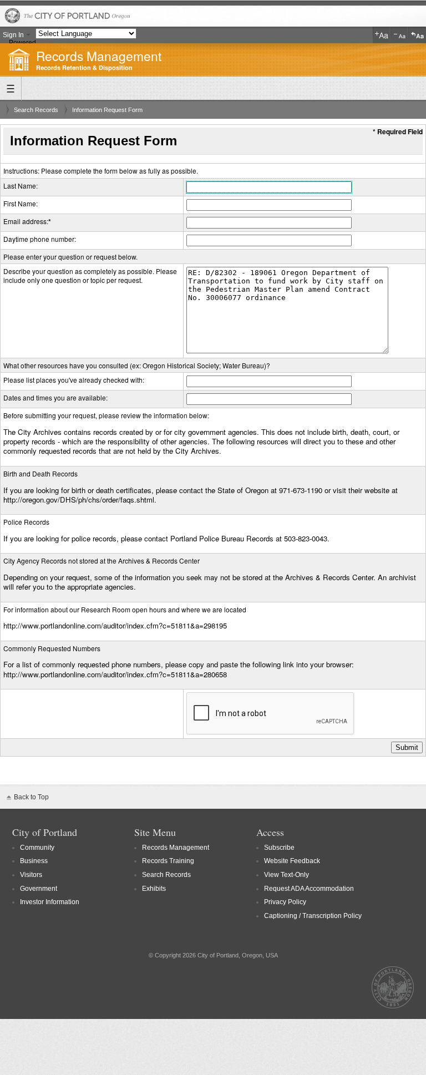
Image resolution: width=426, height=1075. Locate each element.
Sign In (13, 35)
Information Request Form (107, 110)
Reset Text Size (417, 35)
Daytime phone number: (39, 239)
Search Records (36, 110)
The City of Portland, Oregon (213, 16)
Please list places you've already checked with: (73, 379)
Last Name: (20, 185)
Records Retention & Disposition (84, 68)
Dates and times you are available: (55, 397)
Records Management (98, 55)
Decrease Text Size (399, 35)
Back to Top (31, 797)
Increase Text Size (381, 35)
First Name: (20, 203)
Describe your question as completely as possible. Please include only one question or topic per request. (90, 275)
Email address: (25, 221)
